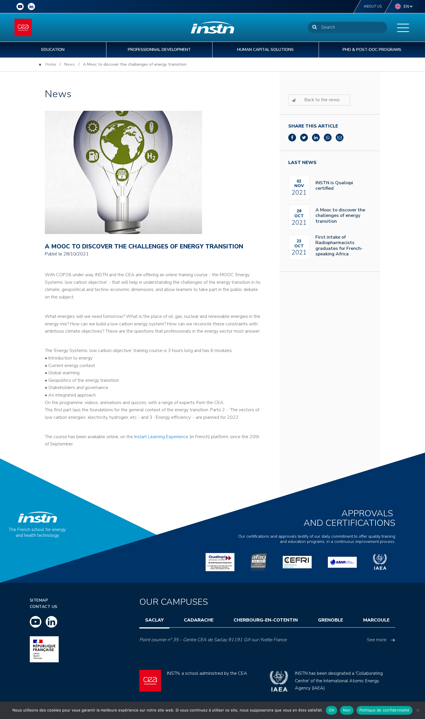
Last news (302, 163)
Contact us (44, 606)
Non (347, 710)
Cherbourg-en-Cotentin (266, 620)
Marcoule (376, 620)
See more (377, 640)
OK (331, 710)
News (69, 64)
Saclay (154, 620)
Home (50, 64)
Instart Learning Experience (161, 437)
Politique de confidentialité (384, 710)
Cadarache (198, 620)
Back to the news (322, 100)
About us (373, 6)
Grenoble (330, 620)
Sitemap (39, 600)
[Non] (418, 710)
